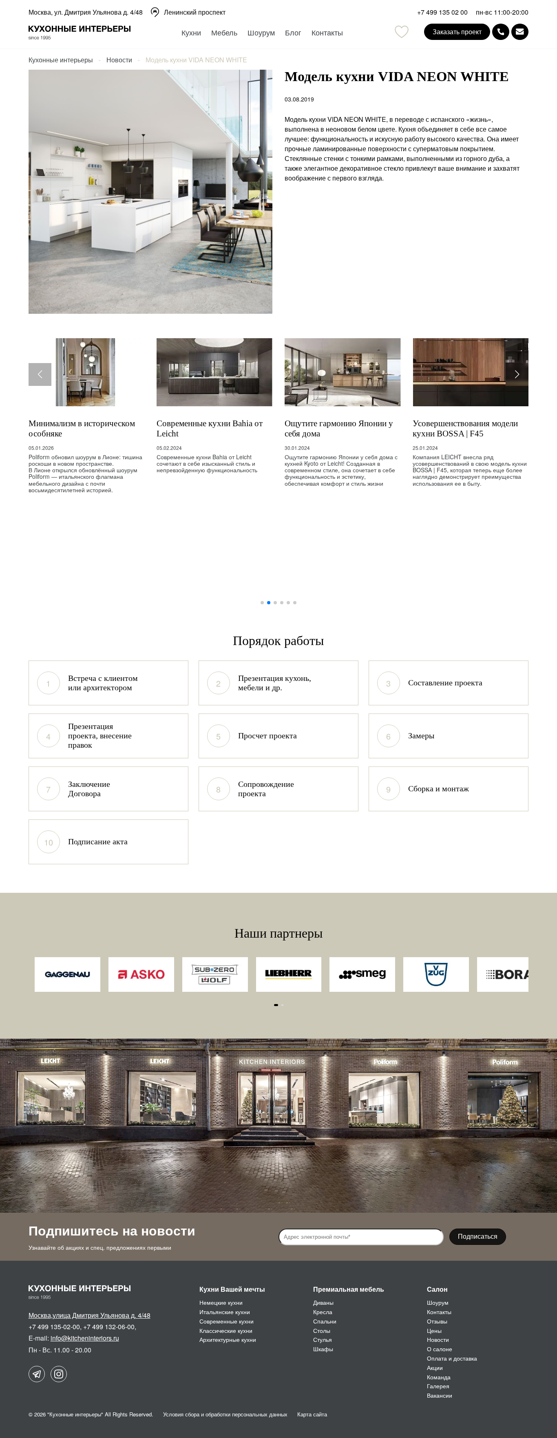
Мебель (224, 32)
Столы (321, 1330)
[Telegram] (37, 1374)
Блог (293, 32)
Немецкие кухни (221, 1302)
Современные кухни (226, 1321)
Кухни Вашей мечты (232, 1289)
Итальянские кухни (224, 1312)
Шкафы (323, 1349)
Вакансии (439, 1395)
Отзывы (437, 1321)
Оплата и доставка (452, 1358)
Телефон (500, 32)
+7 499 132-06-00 (109, 1326)
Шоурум (261, 32)
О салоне (439, 1349)
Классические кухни (225, 1330)
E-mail (519, 32)
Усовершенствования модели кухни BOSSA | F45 (465, 428)
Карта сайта (312, 1414)
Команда (439, 1377)
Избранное (401, 32)
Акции (435, 1367)
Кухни (191, 32)
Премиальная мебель (348, 1289)
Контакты (327, 32)
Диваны (323, 1302)
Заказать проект (457, 31)
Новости (438, 1339)
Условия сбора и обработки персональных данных (225, 1414)
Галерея (438, 1386)
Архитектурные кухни (227, 1339)
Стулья (322, 1339)
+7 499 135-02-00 (54, 1326)
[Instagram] (59, 1374)
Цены (434, 1330)
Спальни (324, 1321)
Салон (437, 1289)
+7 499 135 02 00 (442, 12)
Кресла (322, 1312)
